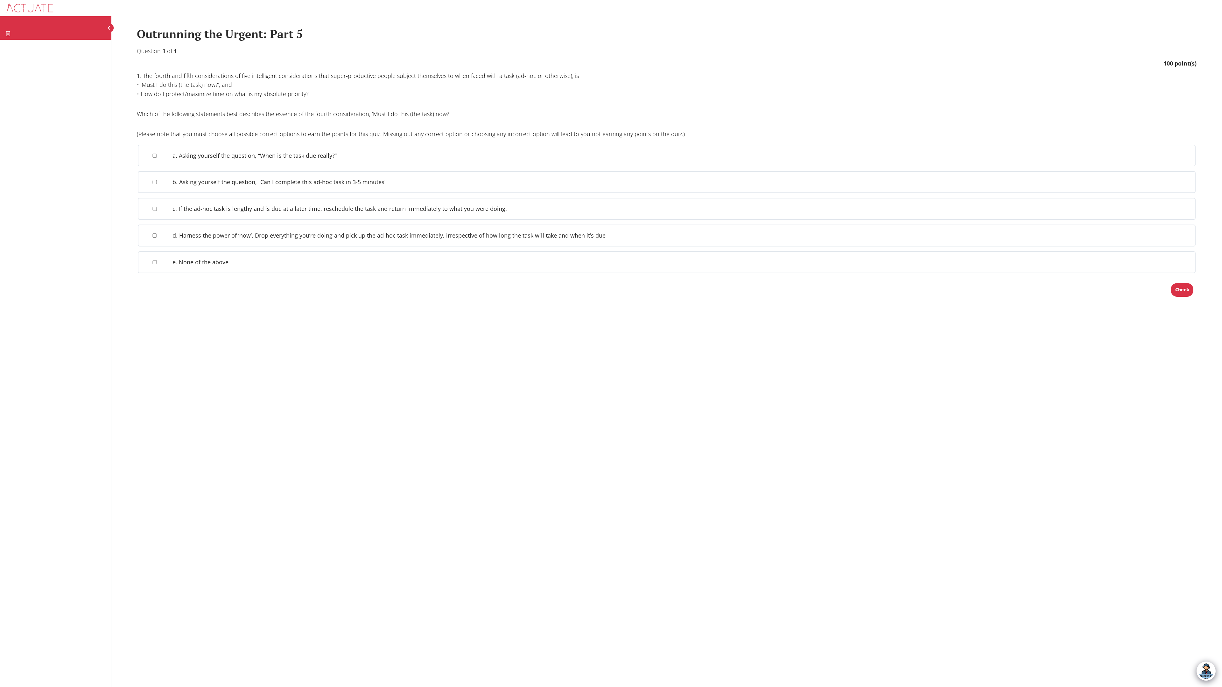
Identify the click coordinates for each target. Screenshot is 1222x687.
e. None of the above (199, 262)
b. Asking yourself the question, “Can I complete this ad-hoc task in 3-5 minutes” (278, 182)
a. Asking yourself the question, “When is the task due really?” (254, 155)
